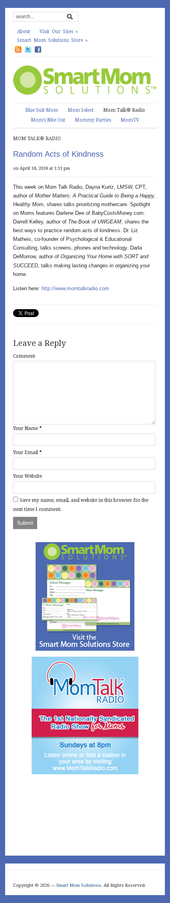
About (23, 31)
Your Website (27, 476)
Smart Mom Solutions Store (52, 40)
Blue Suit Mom (41, 110)
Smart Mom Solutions (78, 885)
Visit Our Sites (59, 31)
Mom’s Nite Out (48, 120)
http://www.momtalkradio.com (75, 288)
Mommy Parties (93, 120)
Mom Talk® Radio (124, 110)
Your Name (25, 428)
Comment (24, 356)
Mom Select (81, 110)
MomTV (130, 120)
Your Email (25, 452)
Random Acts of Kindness (58, 154)
